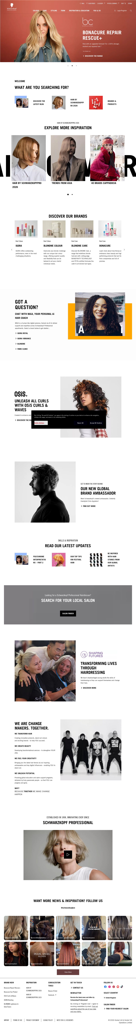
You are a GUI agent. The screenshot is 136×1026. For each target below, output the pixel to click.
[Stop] (68, 65)
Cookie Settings (39, 423)
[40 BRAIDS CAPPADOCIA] (107, 163)
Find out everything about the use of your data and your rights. (84, 1009)
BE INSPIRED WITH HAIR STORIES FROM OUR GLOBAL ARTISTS (114, 559)
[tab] (72, 65)
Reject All (80, 423)
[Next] (124, 163)
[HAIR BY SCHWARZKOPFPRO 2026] (28, 163)
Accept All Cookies (96, 423)
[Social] (105, 986)
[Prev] (12, 163)
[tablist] (68, 194)
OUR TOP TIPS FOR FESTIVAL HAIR (76, 559)
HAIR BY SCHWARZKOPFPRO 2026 (77, 102)
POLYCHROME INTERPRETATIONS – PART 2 (39, 559)
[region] (68, 419)
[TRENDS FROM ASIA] (68, 163)
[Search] (131, 10)
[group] (68, 34)
